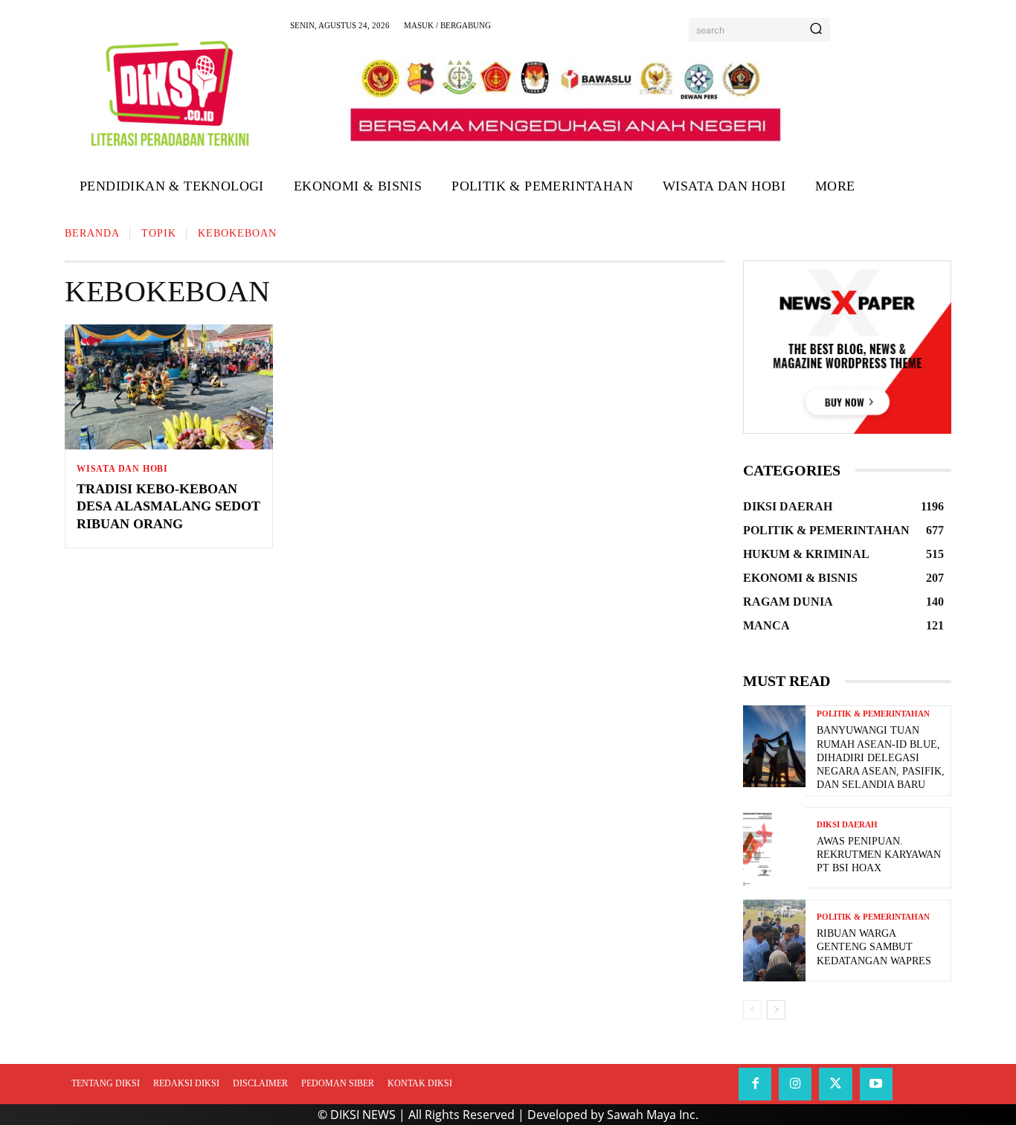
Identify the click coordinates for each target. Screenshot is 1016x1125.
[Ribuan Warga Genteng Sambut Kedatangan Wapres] (774, 940)
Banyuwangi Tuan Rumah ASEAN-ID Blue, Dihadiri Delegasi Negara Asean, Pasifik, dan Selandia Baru (881, 757)
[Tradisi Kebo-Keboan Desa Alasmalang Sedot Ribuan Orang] (169, 386)
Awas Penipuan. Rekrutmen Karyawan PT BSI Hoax (879, 855)
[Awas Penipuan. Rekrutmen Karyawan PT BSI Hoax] (774, 847)
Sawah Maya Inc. (652, 1114)
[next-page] (776, 1009)
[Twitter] (835, 1084)
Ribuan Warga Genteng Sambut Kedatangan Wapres (874, 947)
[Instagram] (795, 1084)
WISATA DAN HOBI (122, 468)
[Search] (816, 30)
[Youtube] (876, 1084)
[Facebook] (755, 1084)
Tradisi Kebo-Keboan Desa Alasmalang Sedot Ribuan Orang (168, 506)
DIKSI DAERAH (847, 825)
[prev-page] (752, 1009)
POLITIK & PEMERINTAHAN (873, 714)
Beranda (92, 233)
